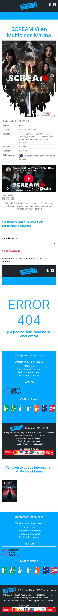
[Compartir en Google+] (12, 199)
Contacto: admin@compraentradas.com (30, 597)
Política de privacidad (29, 372)
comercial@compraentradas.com (29, 444)
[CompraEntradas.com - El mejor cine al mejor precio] (28, 5)
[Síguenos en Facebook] (50, 5)
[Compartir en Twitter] (7, 199)
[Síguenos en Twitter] (54, 5)
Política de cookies (29, 375)
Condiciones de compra (29, 369)
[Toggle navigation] (6, 15)
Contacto (29, 365)
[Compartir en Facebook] (3, 199)
